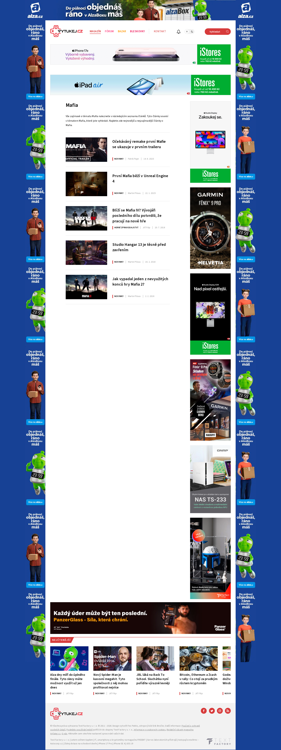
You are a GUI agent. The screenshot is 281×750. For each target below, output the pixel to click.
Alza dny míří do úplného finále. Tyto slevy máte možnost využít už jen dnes (67, 681)
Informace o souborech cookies (150, 729)
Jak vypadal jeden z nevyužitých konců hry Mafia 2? (140, 281)
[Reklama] (35, 10)
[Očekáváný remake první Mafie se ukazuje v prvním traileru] (86, 149)
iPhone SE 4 (119, 743)
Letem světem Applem (82, 740)
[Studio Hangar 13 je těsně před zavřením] (86, 252)
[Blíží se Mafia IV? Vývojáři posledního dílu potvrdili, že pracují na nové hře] (86, 218)
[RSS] (228, 711)
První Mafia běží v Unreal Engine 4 (140, 178)
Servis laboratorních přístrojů (162, 740)
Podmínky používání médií (79, 729)
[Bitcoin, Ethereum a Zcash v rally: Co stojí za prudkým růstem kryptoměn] (199, 658)
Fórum (109, 31)
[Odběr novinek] (179, 32)
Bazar (122, 31)
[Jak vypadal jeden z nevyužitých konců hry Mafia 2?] (86, 287)
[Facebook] (204, 711)
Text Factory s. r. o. (87, 726)
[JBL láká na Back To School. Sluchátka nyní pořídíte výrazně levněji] (155, 658)
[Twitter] (212, 711)
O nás (64, 733)
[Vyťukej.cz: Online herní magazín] (66, 31)
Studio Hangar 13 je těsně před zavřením (139, 247)
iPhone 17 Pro (105, 743)
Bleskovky (137, 31)
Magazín (95, 31)
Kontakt (160, 31)
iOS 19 (130, 743)
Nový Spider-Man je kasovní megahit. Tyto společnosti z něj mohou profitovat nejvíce (110, 681)
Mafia (72, 105)
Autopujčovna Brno (187, 740)
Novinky (118, 158)
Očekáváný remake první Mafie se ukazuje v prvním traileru (139, 144)
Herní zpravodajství (126, 227)
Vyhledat (215, 32)
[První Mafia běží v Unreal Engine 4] (86, 184)
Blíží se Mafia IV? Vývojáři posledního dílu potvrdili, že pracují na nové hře (136, 215)
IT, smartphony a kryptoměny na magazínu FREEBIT (120, 740)
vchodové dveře (89, 743)
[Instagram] (220, 711)
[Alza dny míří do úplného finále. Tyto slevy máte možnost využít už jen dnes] (69, 658)
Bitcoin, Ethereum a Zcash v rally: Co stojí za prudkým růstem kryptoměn (199, 679)
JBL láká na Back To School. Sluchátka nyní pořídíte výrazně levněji (153, 679)
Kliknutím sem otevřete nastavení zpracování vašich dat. (96, 733)
